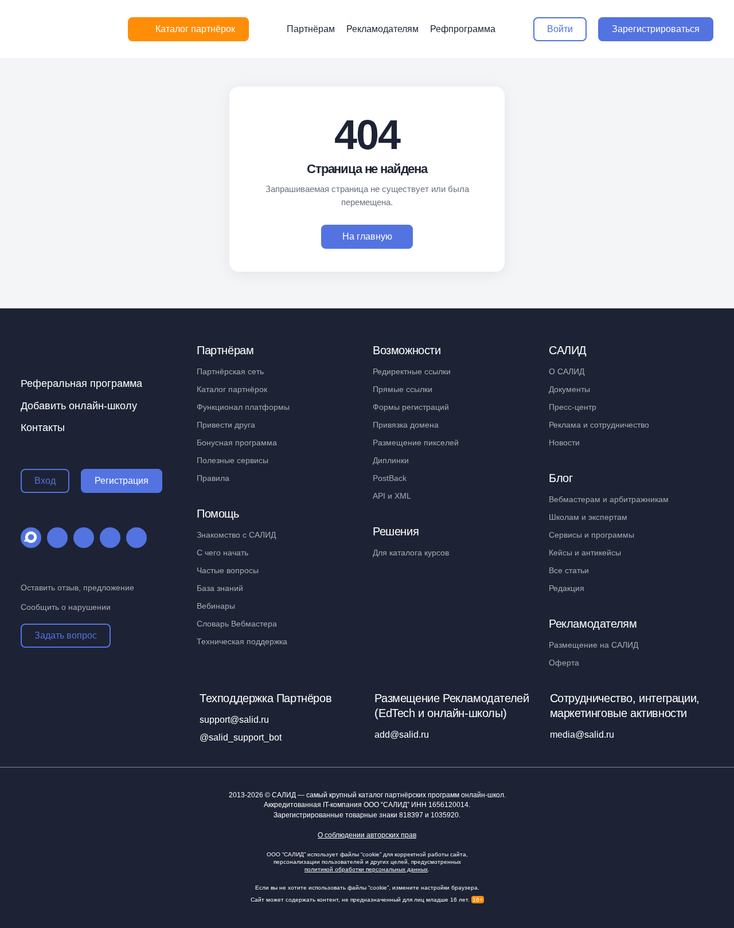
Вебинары (216, 605)
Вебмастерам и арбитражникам (609, 499)
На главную (367, 236)
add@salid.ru (401, 734)
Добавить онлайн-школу (79, 406)
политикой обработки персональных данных (366, 869)
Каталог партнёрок (232, 389)
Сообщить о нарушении (66, 607)
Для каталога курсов (411, 552)
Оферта (564, 662)
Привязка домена (406, 424)
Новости (564, 442)
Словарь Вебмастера (237, 623)
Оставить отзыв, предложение (77, 587)
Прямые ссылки (402, 389)
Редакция (566, 588)
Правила (213, 478)
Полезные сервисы (232, 460)
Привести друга (226, 424)
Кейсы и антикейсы (585, 552)
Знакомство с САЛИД (236, 534)
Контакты (43, 427)
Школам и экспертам (588, 517)
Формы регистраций (411, 407)
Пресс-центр (572, 407)
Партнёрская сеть (230, 371)
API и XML (392, 495)
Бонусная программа (237, 442)
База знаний (220, 588)
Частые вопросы (228, 570)
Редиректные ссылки (412, 371)
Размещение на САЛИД (593, 644)
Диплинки (391, 460)
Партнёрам (311, 29)
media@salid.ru (582, 734)
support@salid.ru (234, 720)
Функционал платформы (243, 407)
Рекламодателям (382, 29)
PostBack (390, 478)
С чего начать (222, 552)
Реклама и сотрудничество (599, 424)
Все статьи (569, 570)
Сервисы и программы (591, 534)
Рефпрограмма (462, 29)
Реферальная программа (81, 383)
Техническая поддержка (242, 641)
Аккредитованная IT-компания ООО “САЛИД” (366, 805)
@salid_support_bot (241, 737)
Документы (569, 389)
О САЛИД (566, 371)
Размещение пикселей (416, 442)
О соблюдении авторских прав (367, 835)
